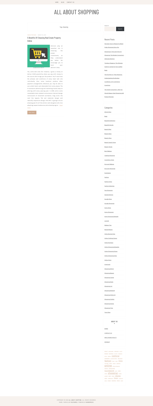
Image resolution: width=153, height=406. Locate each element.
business (111, 353)
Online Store (107, 260)
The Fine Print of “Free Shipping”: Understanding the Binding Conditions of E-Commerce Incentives (113, 80)
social (106, 376)
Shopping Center (109, 277)
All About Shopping (76, 11)
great (116, 361)
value (105, 380)
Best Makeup (108, 151)
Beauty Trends (108, 147)
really (119, 370)
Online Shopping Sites (110, 255)
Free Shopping (108, 190)
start (109, 376)
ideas (120, 361)
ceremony (120, 353)
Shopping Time (108, 308)
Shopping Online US (109, 295)
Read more (32, 112)
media (110, 363)
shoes (105, 373)
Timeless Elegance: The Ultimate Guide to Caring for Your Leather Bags (113, 67)
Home (57, 2)
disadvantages (113, 358)
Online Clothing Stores (110, 238)
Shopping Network (109, 290)
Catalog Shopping (109, 155)
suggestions (110, 378)
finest (113, 361)
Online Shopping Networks (111, 247)
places (106, 368)
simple (119, 373)
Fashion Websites (109, 186)
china (105, 356)
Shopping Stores (109, 303)
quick (116, 370)
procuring (112, 368)
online (108, 366)
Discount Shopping (109, 168)
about (106, 351)
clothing (115, 356)
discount (120, 358)
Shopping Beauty (109, 273)
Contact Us (70, 2)
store (113, 376)
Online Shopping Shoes (110, 251)
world (122, 380)
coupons (107, 358)
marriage (106, 363)
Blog (62, 2)
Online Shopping (116, 366)
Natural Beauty (108, 229)
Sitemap (107, 342)
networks (118, 363)
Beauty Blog (107, 129)
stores (118, 376)
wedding (114, 380)
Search (106, 25)
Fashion (106, 177)
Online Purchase (31, 35)
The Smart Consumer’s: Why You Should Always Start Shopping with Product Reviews (114, 93)
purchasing (109, 371)
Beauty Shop (108, 138)
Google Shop (108, 199)
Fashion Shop (108, 181)
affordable (116, 351)
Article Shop (107, 112)
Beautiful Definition (109, 120)
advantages (111, 351)
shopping (113, 373)
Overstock (107, 264)
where (118, 380)
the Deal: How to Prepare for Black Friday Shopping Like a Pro (113, 45)
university (121, 378)
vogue (109, 380)
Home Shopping (109, 212)
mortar (114, 363)
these (116, 378)
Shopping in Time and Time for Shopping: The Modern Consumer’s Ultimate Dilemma (114, 55)
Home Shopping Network (111, 216)
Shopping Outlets (109, 299)
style (105, 378)
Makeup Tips (108, 225)
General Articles (108, 194)
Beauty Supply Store (110, 142)
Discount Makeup (109, 164)
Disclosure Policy (110, 337)
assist (120, 351)
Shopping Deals (108, 282)
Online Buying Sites (109, 234)
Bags (105, 116)
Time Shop (107, 312)
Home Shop (107, 208)
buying (115, 353)
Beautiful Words (109, 125)
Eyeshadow (107, 173)
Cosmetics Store (109, 160)
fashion (107, 361)
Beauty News (108, 133)
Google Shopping (109, 203)
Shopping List (108, 286)
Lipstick (106, 221)
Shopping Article (109, 269)
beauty (106, 353)
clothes (109, 356)
